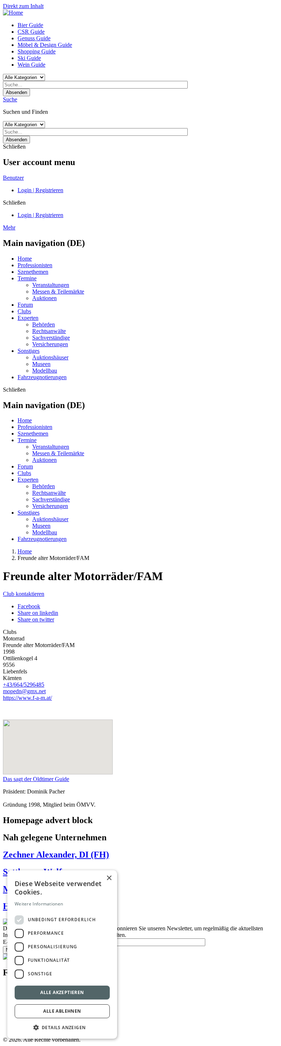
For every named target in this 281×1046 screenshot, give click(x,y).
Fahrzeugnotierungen (42, 377)
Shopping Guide (37, 51)
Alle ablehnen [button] (62, 1011)
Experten (28, 318)
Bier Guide (30, 25)
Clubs (24, 311)
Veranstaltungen (50, 285)
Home (25, 258)
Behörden (43, 324)
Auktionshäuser (50, 357)
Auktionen (44, 298)
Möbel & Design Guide (45, 45)
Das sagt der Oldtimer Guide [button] (36, 779)
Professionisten (35, 265)
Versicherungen (50, 344)
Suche (10, 99)
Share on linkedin (38, 613)
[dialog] (62, 954)
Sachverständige (51, 338)
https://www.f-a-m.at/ (27, 698)
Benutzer (13, 178)
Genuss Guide (34, 38)
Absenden (16, 92)
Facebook (29, 606)
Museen (41, 364)
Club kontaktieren (23, 594)
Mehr (9, 227)
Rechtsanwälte (49, 331)
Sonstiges (29, 351)
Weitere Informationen (39, 904)
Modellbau (44, 370)
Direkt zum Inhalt (23, 6)
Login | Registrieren (40, 190)
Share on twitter (36, 619)
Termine (27, 278)
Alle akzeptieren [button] (62, 992)
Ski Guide (29, 58)
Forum (25, 305)
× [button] (109, 878)
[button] (62, 1027)
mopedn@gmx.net (24, 691)
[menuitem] (148, 25)
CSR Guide (31, 32)
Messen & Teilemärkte (58, 291)
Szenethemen (33, 272)
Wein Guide (31, 64)
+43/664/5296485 (23, 684)
